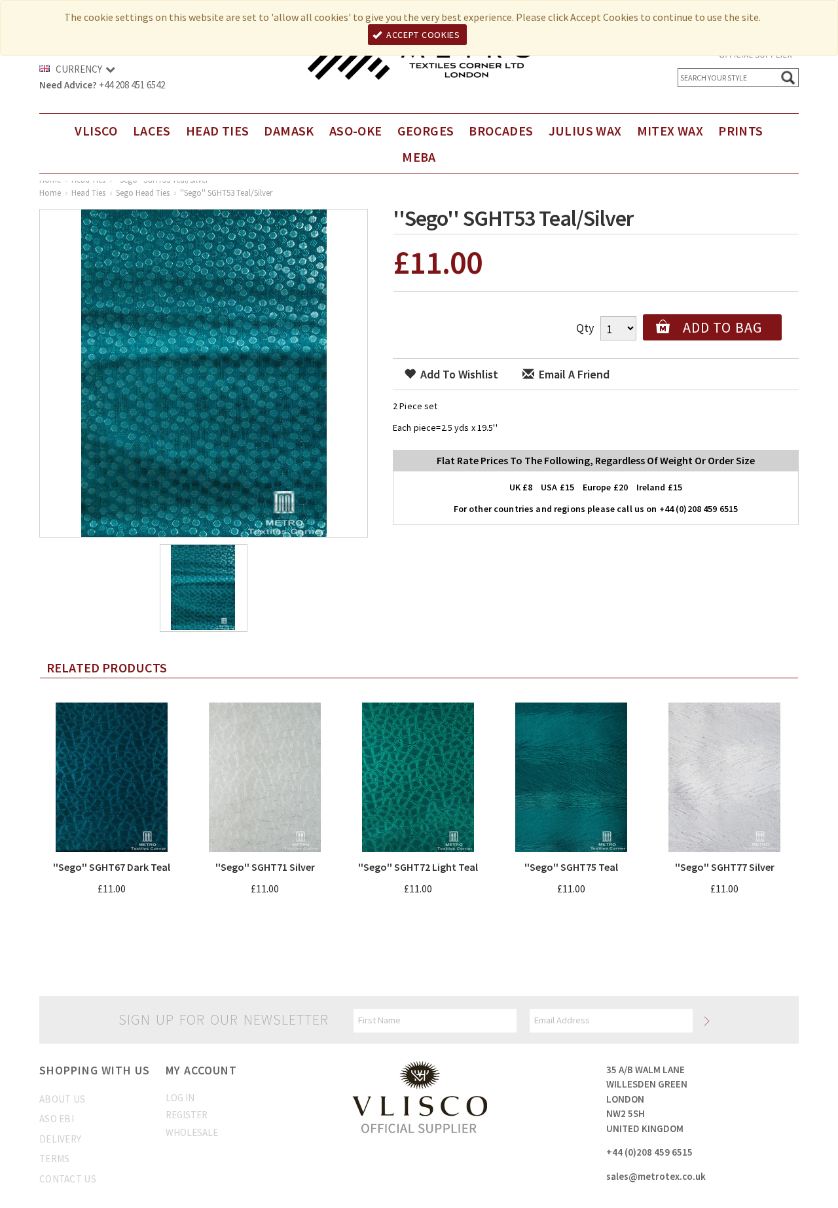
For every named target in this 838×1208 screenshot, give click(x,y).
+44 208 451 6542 (132, 85)
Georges (425, 130)
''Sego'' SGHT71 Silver (265, 866)
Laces (152, 130)
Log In (180, 1097)
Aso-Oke (355, 130)
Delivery (60, 1139)
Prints (740, 130)
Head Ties (217, 130)
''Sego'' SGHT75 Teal (571, 866)
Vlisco (96, 130)
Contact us (67, 1179)
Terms (54, 1158)
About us (62, 1099)
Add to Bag (722, 327)
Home (50, 192)
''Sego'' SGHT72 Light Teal (418, 866)
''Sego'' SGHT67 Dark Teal (111, 866)
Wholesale (192, 1132)
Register (187, 1114)
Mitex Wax (670, 130)
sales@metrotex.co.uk (656, 1176)
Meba (419, 157)
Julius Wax (585, 130)
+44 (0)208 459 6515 (649, 1152)
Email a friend (573, 374)
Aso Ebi (56, 1118)
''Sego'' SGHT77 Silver (724, 866)
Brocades (501, 130)
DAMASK (289, 130)
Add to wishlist (458, 374)
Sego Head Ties (143, 192)
